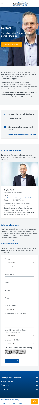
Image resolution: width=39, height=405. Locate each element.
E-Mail (7, 282)
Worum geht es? (11, 306)
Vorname (9, 267)
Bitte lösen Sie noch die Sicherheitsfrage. (19, 348)
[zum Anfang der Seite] (34, 401)
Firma (7, 298)
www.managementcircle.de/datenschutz (19, 240)
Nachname (9, 275)
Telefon (7, 290)
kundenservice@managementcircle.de (22, 134)
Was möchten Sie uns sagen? (15, 314)
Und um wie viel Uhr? (12, 340)
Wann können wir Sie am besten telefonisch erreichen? (16, 331)
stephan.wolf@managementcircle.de (19, 198)
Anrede (8, 259)
